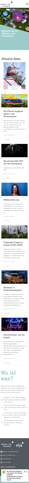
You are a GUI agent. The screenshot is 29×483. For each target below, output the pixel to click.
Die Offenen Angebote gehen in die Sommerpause (13, 114)
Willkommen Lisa (11, 200)
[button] (27, 4)
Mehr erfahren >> (10, 135)
